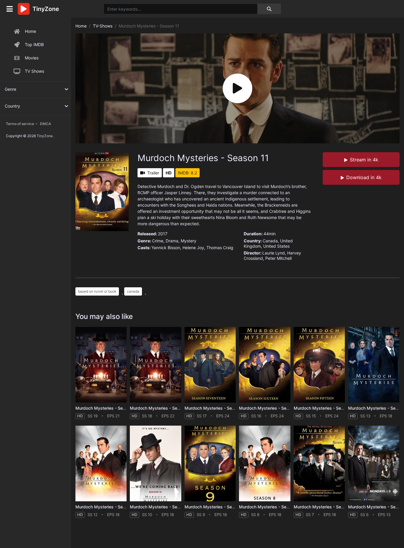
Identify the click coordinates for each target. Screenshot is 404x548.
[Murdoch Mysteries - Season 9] (210, 464)
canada (133, 291)
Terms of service (20, 123)
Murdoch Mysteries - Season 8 (269, 506)
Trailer (153, 172)
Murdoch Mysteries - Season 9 (215, 506)
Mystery (188, 240)
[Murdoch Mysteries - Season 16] (264, 365)
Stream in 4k (364, 160)
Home (30, 31)
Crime (157, 240)
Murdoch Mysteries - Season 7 (324, 506)
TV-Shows (102, 25)
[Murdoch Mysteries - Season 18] (155, 365)
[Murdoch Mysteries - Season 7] (319, 464)
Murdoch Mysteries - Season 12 (106, 506)
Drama (172, 240)
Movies (31, 57)
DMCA (45, 123)
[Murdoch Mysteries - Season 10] (155, 464)
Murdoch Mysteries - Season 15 (325, 408)
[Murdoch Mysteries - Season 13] (373, 365)
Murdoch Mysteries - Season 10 (161, 506)
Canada (270, 240)
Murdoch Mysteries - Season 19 (106, 408)
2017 (162, 233)
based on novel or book (97, 291)
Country (12, 105)
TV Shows (34, 71)
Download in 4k (364, 177)
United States (276, 246)
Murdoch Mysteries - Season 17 (216, 408)
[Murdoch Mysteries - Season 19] (101, 365)
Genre (10, 89)
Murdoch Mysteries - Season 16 (270, 408)
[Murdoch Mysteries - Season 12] (101, 464)
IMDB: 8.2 (187, 172)
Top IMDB (34, 44)
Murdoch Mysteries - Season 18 (161, 408)
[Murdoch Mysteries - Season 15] (319, 365)
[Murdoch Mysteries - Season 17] (210, 365)
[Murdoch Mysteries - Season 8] (264, 464)
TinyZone (45, 136)
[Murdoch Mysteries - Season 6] (373, 464)
